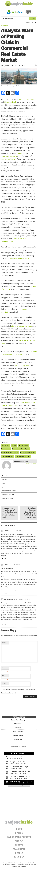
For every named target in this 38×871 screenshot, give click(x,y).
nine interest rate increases (21, 326)
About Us (32, 863)
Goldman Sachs (7, 241)
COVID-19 (18, 739)
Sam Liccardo (18, 731)
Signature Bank (10, 102)
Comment (4, 642)
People (19, 853)
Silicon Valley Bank (26, 99)
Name (5, 668)
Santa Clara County (18, 720)
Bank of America (19, 238)
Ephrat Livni (8, 65)
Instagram (23, 866)
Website (4, 683)
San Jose (18, 728)
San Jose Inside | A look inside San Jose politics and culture (19, 822)
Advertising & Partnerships (17, 864)
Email (5, 676)
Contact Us (27, 864)
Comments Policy (6, 864)
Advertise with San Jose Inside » (19, 746)
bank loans (6, 449)
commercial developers (21, 449)
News (15, 445)
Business (4, 26)
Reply (5, 559)
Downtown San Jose (28, 452)
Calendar (19, 857)
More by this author (31, 463)
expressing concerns (9, 156)
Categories (7, 19)
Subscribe (33, 864)
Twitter (19, 866)
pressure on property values (19, 258)
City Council (18, 724)
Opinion (19, 833)
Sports (19, 845)
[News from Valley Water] (19, 11)
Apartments (24, 445)
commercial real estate (10, 452)
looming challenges (8, 159)
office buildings (8, 456)
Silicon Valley (18, 735)
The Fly (19, 841)
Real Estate (19, 849)
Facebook (14, 866)
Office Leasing (9, 599)
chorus (19, 153)
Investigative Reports (19, 837)
